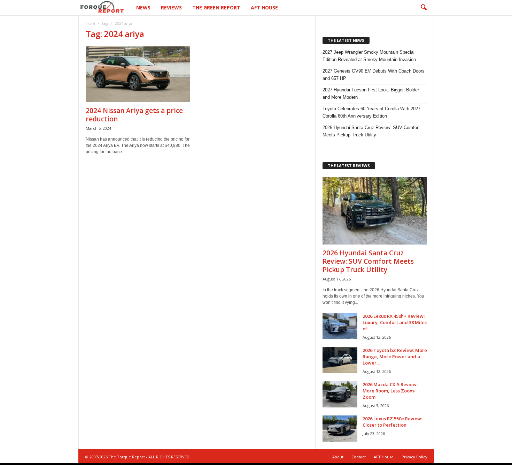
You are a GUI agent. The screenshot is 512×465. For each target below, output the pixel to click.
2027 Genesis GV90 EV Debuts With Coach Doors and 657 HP (374, 74)
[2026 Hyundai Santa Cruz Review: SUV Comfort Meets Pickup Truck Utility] (375, 211)
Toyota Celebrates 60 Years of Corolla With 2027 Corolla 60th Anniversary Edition (371, 112)
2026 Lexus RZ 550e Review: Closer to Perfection (392, 421)
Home (90, 23)
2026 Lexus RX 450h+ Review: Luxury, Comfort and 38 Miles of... (395, 322)
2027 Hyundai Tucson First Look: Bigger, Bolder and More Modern (371, 93)
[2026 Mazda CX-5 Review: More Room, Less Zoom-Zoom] (340, 394)
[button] (423, 7)
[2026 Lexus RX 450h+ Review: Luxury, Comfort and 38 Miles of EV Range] (340, 326)
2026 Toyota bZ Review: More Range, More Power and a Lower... (395, 356)
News (143, 7)
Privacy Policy (414, 456)
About (337, 456)
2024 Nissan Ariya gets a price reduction (134, 114)
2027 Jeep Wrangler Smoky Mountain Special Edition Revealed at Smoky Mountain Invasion (369, 56)
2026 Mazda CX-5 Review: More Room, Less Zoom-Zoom (390, 390)
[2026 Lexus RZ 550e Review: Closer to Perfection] (340, 428)
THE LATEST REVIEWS (349, 165)
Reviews (171, 7)
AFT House (264, 7)
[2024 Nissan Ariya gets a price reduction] (138, 74)
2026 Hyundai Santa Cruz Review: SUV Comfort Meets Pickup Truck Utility (371, 131)
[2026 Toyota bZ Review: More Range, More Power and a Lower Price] (340, 360)
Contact (358, 456)
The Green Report (216, 7)
